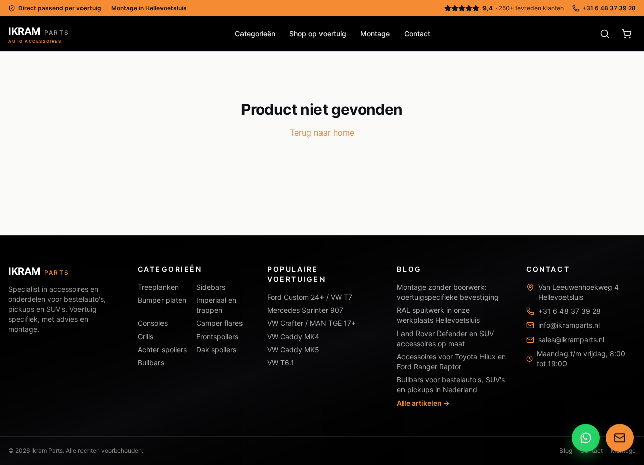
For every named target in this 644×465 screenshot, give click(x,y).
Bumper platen (162, 300)
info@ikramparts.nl (569, 325)
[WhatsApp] (586, 438)
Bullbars (151, 362)
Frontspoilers (217, 336)
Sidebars (210, 287)
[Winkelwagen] (627, 34)
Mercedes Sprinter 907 (305, 310)
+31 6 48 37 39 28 (609, 8)
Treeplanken (158, 287)
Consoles (153, 323)
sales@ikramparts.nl (571, 339)
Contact (417, 33)
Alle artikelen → (423, 402)
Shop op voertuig (317, 33)
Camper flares (219, 323)
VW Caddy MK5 (293, 349)
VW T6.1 (280, 362)
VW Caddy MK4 (293, 336)
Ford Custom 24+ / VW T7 (309, 297)
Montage (375, 33)
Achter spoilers (162, 349)
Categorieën (255, 33)
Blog (565, 450)
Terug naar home (322, 132)
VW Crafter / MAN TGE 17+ (311, 323)
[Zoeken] (605, 34)
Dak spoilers (216, 349)
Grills (145, 336)
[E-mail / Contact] (620, 438)
